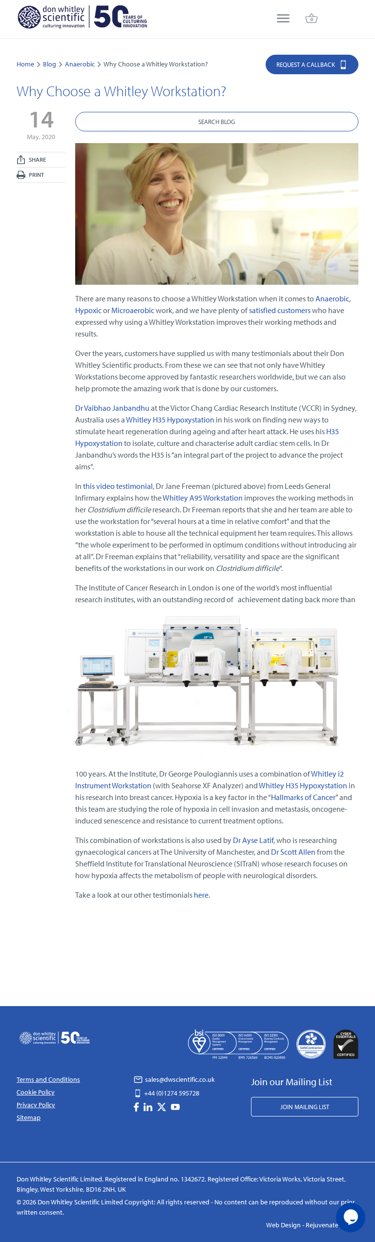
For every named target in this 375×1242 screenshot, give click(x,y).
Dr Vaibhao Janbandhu (112, 408)
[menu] (283, 19)
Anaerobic (332, 298)
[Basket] (311, 19)
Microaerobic (132, 310)
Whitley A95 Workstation (203, 498)
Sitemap (29, 1117)
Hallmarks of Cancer (303, 797)
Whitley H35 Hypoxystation (170, 419)
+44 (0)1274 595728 (171, 1093)
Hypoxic (88, 310)
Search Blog (216, 122)
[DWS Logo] (82, 19)
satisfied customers (280, 310)
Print (36, 174)
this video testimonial (118, 486)
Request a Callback (306, 64)
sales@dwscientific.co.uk (179, 1079)
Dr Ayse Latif (253, 840)
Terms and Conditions (48, 1079)
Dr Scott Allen (293, 852)
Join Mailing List (304, 1107)
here (201, 895)
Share (37, 159)
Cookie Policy (36, 1092)
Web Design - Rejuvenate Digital (312, 1225)
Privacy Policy (36, 1104)
